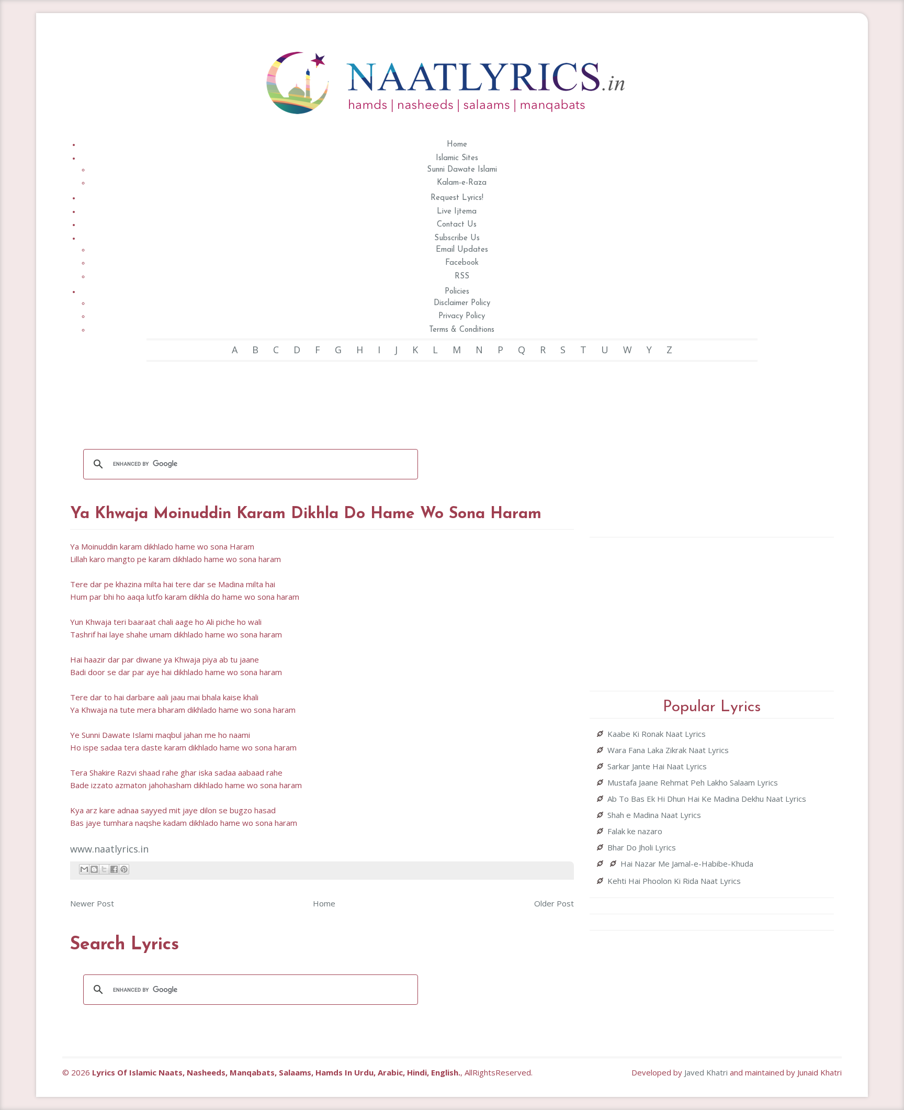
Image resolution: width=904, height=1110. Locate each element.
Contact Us (457, 225)
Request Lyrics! (457, 198)
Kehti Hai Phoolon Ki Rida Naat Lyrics (674, 880)
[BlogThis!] (94, 869)
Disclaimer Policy (462, 303)
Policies (457, 292)
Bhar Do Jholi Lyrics (641, 847)
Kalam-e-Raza (462, 183)
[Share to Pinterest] (124, 869)
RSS (462, 277)
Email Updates (462, 250)
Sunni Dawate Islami (462, 170)
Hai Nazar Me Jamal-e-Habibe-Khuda (686, 863)
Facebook (462, 263)
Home (457, 145)
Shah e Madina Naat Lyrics (654, 815)
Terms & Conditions (461, 330)
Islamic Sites (457, 158)
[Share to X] (104, 869)
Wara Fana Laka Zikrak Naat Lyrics (668, 750)
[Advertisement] (322, 398)
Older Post (554, 903)
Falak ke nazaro (634, 831)
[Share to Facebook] (114, 869)
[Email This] (84, 869)
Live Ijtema (457, 212)
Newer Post (92, 903)
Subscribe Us (457, 238)
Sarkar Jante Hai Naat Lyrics (657, 766)
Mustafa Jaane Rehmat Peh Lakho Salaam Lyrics (692, 782)
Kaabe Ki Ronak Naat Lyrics (656, 733)
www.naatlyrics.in (109, 849)
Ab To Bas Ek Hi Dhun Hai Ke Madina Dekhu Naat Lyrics (706, 798)
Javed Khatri (706, 1072)
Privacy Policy (461, 316)
